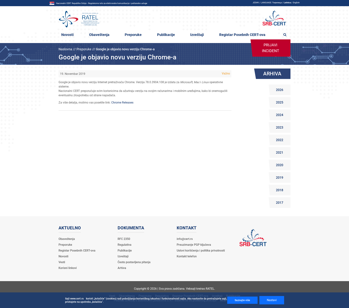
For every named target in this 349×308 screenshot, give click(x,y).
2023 (279, 127)
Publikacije (166, 35)
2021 (279, 152)
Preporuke (133, 35)
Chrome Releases (122, 102)
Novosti (67, 35)
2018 (279, 190)
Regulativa (124, 244)
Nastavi (272, 300)
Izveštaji (197, 35)
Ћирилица (277, 2)
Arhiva (122, 268)
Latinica (287, 2)
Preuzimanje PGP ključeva (194, 244)
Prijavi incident (270, 48)
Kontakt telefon (187, 256)
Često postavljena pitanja (134, 262)
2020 (279, 165)
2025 (279, 102)
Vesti (62, 262)
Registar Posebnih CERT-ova (242, 35)
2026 (279, 90)
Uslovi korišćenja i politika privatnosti (201, 250)
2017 (279, 202)
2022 (279, 140)
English (296, 2)
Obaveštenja (99, 35)
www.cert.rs (77, 298)
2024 (279, 115)
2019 (279, 177)
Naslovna (65, 49)
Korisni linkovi (68, 268)
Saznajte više (242, 300)
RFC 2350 (124, 239)
